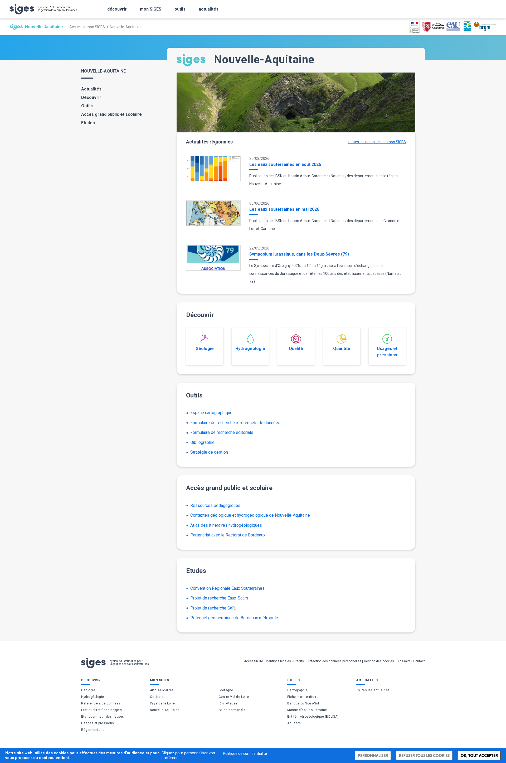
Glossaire (404, 661)
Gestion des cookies (379, 661)
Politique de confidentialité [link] (245, 753)
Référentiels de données (100, 703)
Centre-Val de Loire (234, 697)
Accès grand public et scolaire (111, 114)
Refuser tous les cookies (424, 755)
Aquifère (294, 723)
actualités (208, 9)
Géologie (205, 348)
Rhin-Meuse (228, 703)
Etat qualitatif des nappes (101, 710)
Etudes (88, 122)
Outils (87, 105)
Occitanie (158, 697)
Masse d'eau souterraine (307, 710)
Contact (419, 661)
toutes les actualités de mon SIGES (377, 142)
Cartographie (297, 690)
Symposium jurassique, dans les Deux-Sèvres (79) (299, 254)
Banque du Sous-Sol (303, 703)
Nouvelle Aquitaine (165, 710)
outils (180, 9)
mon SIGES (150, 9)
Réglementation (93, 730)
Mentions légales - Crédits (285, 661)
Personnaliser (373, 755)
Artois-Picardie (161, 690)
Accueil (75, 27)
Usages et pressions (387, 351)
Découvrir (91, 97)
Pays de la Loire (162, 703)
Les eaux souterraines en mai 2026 (284, 209)
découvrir (117, 9)
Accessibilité (253, 661)
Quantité (341, 348)
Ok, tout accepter (479, 755)
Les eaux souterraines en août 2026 (285, 164)
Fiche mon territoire (302, 697)
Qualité (296, 348)
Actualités (91, 89)
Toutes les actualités (373, 690)
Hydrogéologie (250, 348)
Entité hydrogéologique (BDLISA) (313, 716)
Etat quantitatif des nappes (102, 716)
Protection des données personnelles (333, 661)
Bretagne (226, 690)
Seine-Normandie (232, 710)
